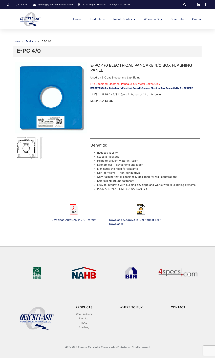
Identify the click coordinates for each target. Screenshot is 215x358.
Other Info (177, 19)
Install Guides (122, 19)
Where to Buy (153, 19)
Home (77, 19)
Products (95, 19)
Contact (197, 19)
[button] (184, 4)
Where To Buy (131, 307)
